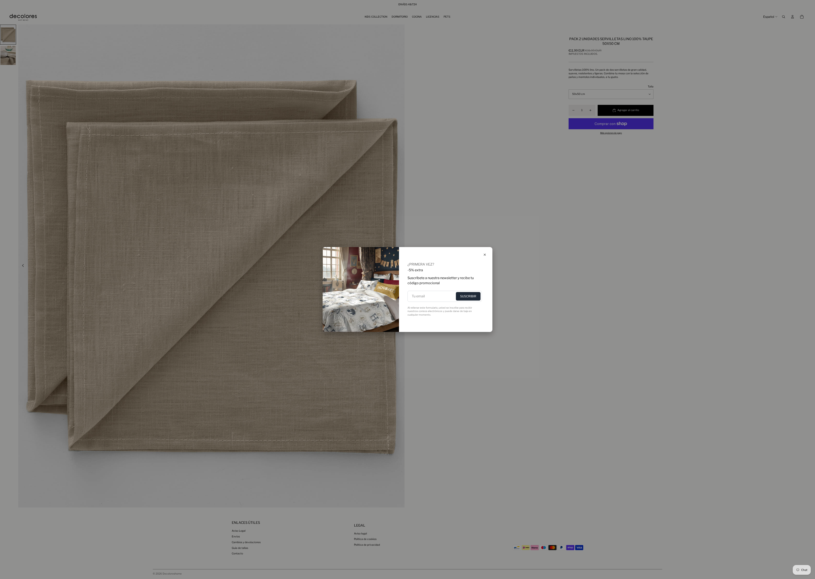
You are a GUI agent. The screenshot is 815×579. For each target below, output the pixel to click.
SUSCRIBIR (468, 296)
